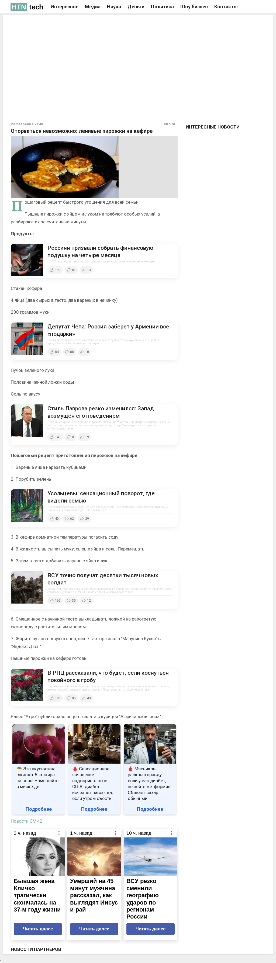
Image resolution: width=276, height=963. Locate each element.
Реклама (62, 23)
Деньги (135, 6)
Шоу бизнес (194, 6)
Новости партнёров (36, 949)
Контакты (226, 6)
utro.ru (169, 124)
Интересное (64, 6)
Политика (162, 6)
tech (27, 7)
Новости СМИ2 (26, 821)
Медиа (93, 6)
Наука (114, 6)
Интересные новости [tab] (213, 127)
